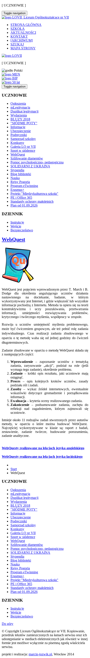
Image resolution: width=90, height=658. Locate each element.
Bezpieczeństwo (21, 230)
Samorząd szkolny (23, 139)
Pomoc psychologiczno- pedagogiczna (37, 162)
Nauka (15, 178)
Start (13, 469)
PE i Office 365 (21, 197)
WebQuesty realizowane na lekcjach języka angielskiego (43, 448)
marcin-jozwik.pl (40, 654)
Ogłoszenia (18, 103)
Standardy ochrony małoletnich (32, 201)
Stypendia (17, 170)
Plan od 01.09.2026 (24, 205)
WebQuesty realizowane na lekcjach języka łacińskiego (42, 456)
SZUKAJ (17, 44)
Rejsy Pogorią (20, 182)
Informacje (17, 127)
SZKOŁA (17, 28)
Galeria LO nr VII (23, 146)
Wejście (15, 226)
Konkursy (17, 143)
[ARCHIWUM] (21, 40)
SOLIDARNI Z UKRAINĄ (30, 166)
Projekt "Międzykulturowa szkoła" (34, 193)
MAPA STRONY (23, 48)
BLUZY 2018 (20, 119)
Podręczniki (18, 135)
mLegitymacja (20, 107)
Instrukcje (17, 222)
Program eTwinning (24, 186)
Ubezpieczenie (20, 131)
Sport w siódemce (22, 150)
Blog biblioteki (20, 174)
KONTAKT (19, 36)
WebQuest (17, 154)
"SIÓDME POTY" (23, 123)
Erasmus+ (17, 190)
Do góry (7, 624)
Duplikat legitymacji (24, 111)
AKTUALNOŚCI (23, 32)
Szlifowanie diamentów (26, 158)
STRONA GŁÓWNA (26, 25)
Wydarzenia (18, 115)
